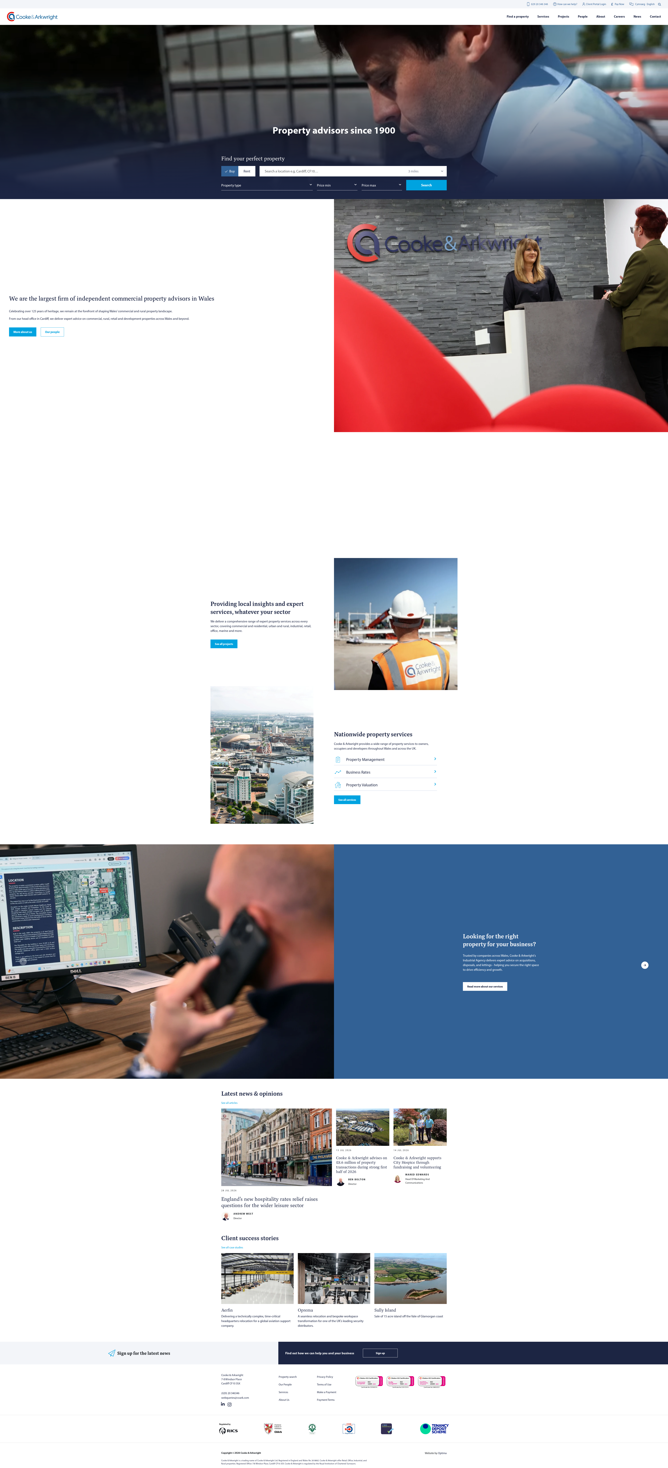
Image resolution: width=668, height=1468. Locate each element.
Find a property (518, 16)
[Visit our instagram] (229, 1404)
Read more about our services (485, 986)
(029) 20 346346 (230, 1393)
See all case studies (232, 1247)
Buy (232, 171)
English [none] (651, 4)
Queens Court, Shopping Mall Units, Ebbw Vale (328, 524)
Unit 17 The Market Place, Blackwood (558, 521)
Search (426, 185)
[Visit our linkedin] (222, 1404)
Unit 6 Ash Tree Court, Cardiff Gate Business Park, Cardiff (404, 524)
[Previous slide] (434, 452)
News (637, 16)
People (583, 16)
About (600, 16)
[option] (651, 4)
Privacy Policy (325, 1376)
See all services (347, 799)
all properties (405, 452)
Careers (619, 16)
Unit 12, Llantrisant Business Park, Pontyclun (251, 524)
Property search (288, 1376)
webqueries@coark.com (235, 1397)
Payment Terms (326, 1399)
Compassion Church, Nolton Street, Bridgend (480, 524)
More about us (22, 332)
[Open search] (659, 4)
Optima (442, 1453)
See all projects (224, 644)
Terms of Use (324, 1384)
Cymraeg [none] (640, 4)
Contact (655, 16)
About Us (284, 1399)
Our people (52, 332)
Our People (285, 1384)
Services (283, 1392)
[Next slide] (443, 452)
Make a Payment (326, 1392)
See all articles (229, 1103)
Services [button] (543, 16)
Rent (247, 171)
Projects (563, 16)
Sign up (380, 1353)
